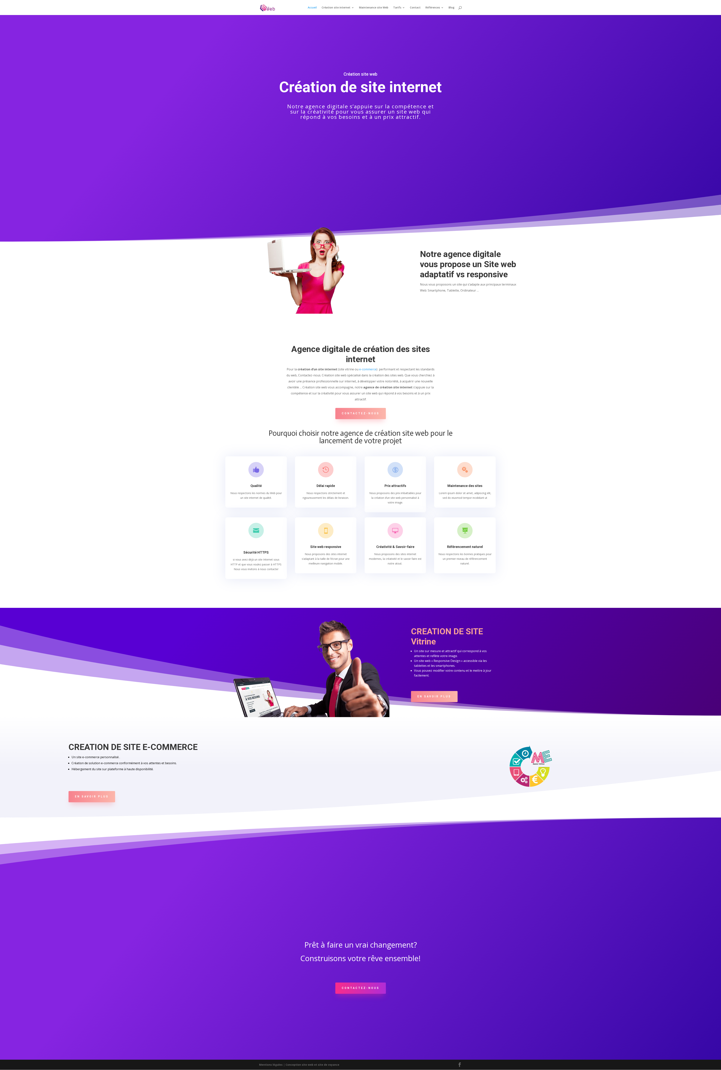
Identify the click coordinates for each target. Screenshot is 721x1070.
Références (432, 7)
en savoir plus (434, 696)
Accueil (312, 7)
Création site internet (336, 7)
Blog (451, 7)
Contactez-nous (360, 413)
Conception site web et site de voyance (312, 1064)
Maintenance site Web (373, 7)
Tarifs (397, 7)
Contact (415, 7)
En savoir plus (92, 796)
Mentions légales (271, 1064)
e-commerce (367, 369)
